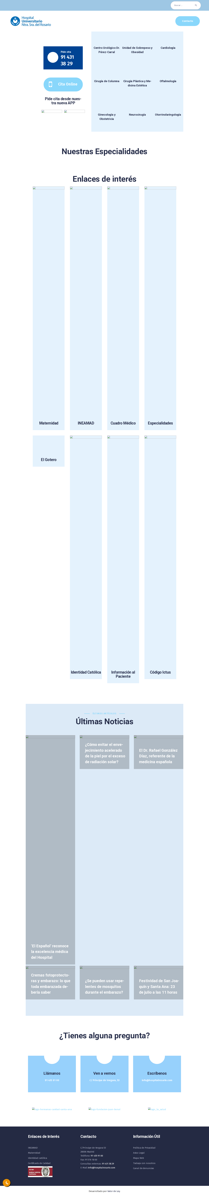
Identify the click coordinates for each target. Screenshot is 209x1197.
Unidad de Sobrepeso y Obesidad (137, 50)
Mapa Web (138, 1158)
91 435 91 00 (97, 1155)
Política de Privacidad (144, 1147)
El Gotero (48, 460)
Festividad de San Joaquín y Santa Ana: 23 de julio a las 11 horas (159, 987)
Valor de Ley (113, 1191)
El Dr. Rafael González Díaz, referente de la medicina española (158, 756)
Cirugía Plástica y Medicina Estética (137, 83)
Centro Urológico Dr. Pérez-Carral (107, 50)
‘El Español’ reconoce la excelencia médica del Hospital (50, 952)
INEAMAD (86, 423)
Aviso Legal (139, 1152)
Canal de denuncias (143, 1168)
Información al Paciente (123, 674)
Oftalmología (168, 81)
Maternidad (48, 423)
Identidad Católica (86, 672)
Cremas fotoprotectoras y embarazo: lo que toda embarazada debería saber (50, 984)
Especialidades (160, 423)
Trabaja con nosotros (144, 1163)
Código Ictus (160, 672)
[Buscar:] (185, 5)
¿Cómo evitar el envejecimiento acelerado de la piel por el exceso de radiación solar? (105, 753)
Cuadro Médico (123, 423)
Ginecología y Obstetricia (106, 117)
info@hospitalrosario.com (101, 1167)
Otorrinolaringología (168, 114)
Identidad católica (37, 1158)
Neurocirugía (137, 114)
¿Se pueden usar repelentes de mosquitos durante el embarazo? (104, 987)
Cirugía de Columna (106, 81)
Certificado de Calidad (39, 1163)
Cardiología (168, 48)
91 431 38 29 (108, 1163)
